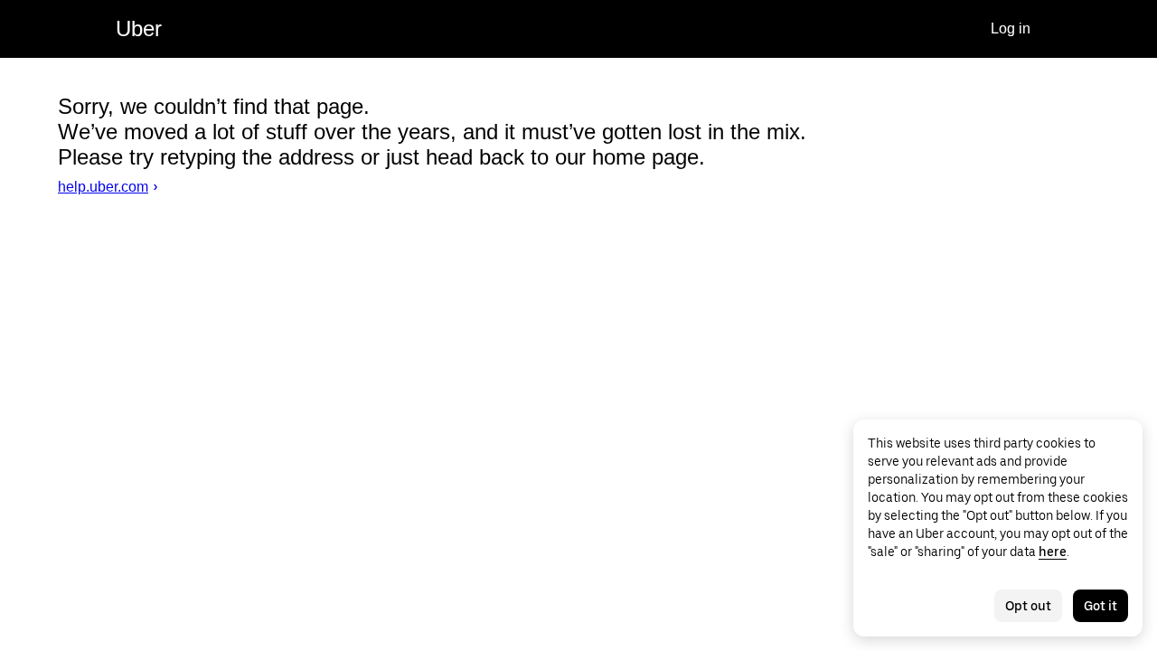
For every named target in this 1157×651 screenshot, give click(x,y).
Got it (1100, 606)
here (1053, 551)
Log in (1010, 28)
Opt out (1028, 606)
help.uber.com (103, 186)
